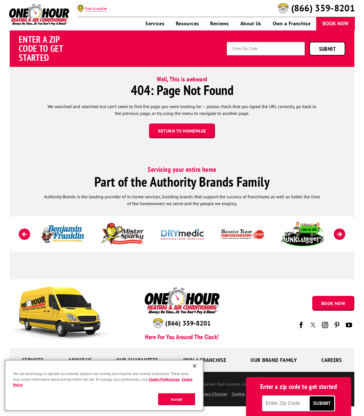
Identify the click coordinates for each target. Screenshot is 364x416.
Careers (331, 360)
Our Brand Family (274, 360)
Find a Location (96, 9)
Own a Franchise (292, 23)
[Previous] (24, 234)
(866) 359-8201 (323, 8)
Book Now (335, 23)
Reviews (219, 23)
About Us (250, 23)
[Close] (194, 366)
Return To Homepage (182, 131)
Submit (327, 48)
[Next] (339, 234)
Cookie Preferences (164, 379)
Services (154, 23)
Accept (176, 399)
